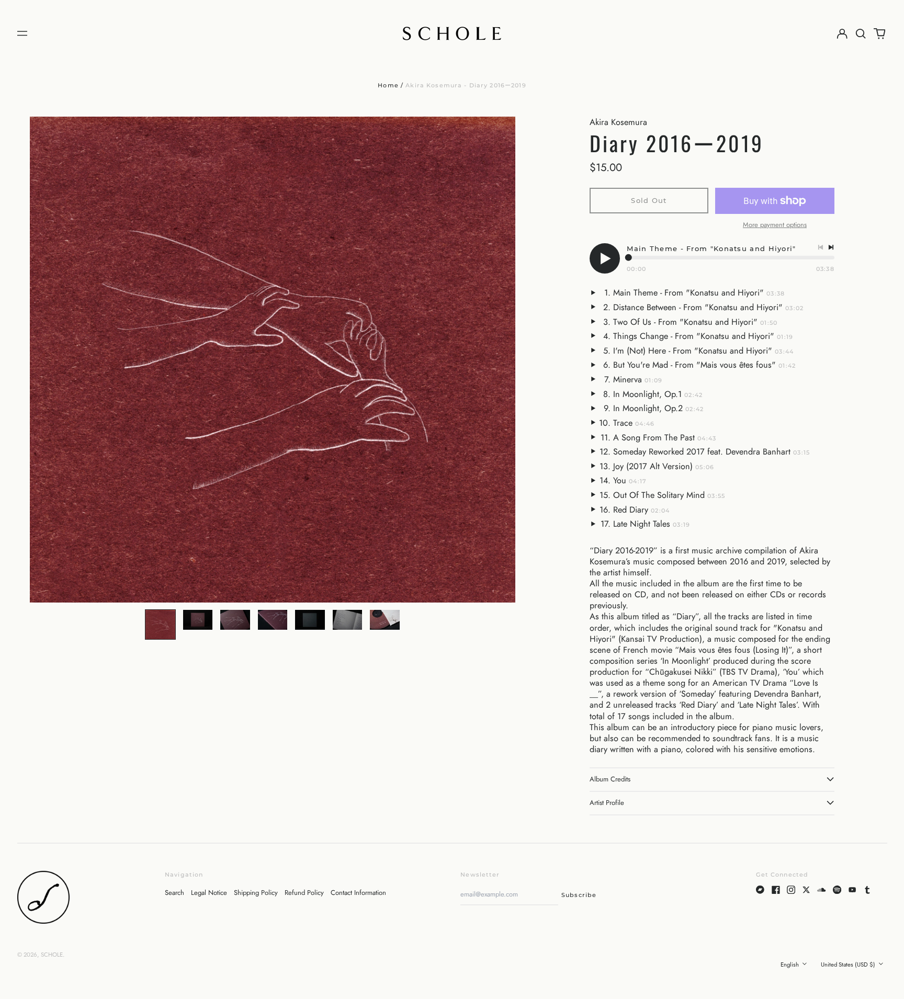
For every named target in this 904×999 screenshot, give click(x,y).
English (790, 964)
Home (388, 85)
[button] (860, 33)
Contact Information (358, 893)
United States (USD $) (849, 964)
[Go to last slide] (43, 359)
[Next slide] (501, 359)
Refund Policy (304, 893)
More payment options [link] (775, 225)
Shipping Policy (256, 893)
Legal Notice (209, 893)
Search (174, 893)
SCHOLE (52, 954)
